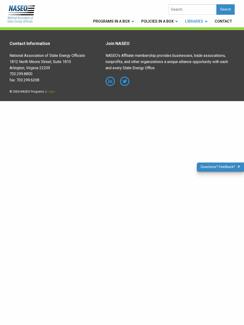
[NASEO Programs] (21, 14)
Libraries (194, 21)
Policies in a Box (157, 21)
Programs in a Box (111, 21)
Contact (223, 21)
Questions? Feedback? (218, 167)
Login (51, 91)
